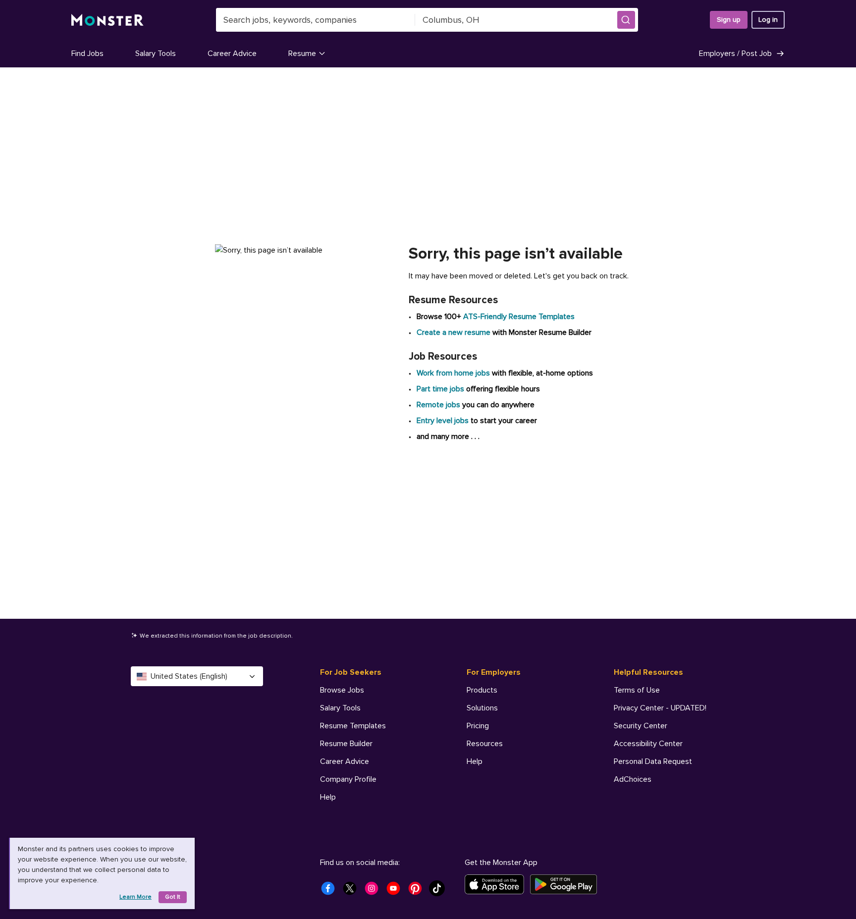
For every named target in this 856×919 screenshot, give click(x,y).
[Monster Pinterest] (418, 891)
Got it (172, 897)
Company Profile (348, 779)
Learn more (135, 897)
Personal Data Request (653, 761)
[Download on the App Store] (497, 884)
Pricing (478, 726)
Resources (485, 744)
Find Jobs (87, 53)
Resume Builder (346, 744)
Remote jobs (438, 405)
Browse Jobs (342, 690)
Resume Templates (353, 726)
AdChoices (632, 779)
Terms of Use (637, 690)
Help (328, 797)
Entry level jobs (443, 421)
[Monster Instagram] (374, 891)
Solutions (482, 708)
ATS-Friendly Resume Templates (519, 317)
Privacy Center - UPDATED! (660, 708)
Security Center (640, 726)
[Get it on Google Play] (566, 884)
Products (482, 690)
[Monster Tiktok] (440, 891)
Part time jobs (440, 389)
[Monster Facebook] (331, 891)
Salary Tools (155, 53)
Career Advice (232, 53)
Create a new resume (454, 332)
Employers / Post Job (735, 53)
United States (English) (189, 676)
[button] (626, 20)
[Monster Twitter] (353, 891)
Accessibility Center (648, 744)
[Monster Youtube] (396, 891)
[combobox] (315, 20)
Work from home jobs (453, 373)
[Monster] (107, 20)
